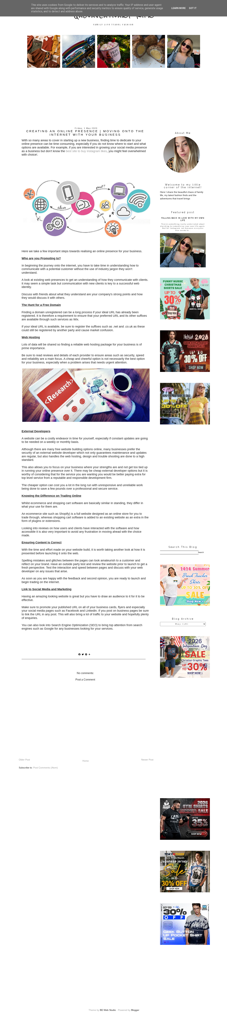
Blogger (135, 1010)
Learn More (178, 8)
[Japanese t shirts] (185, 891)
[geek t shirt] (185, 944)
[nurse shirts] (185, 318)
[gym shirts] (185, 839)
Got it (193, 8)
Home (85, 760)
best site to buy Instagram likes (86, 151)
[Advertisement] (113, 101)
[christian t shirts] (185, 677)
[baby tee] (185, 423)
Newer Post (147, 759)
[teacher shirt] (185, 605)
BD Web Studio (108, 1010)
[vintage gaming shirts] (185, 371)
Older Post (24, 759)
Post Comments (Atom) (45, 767)
